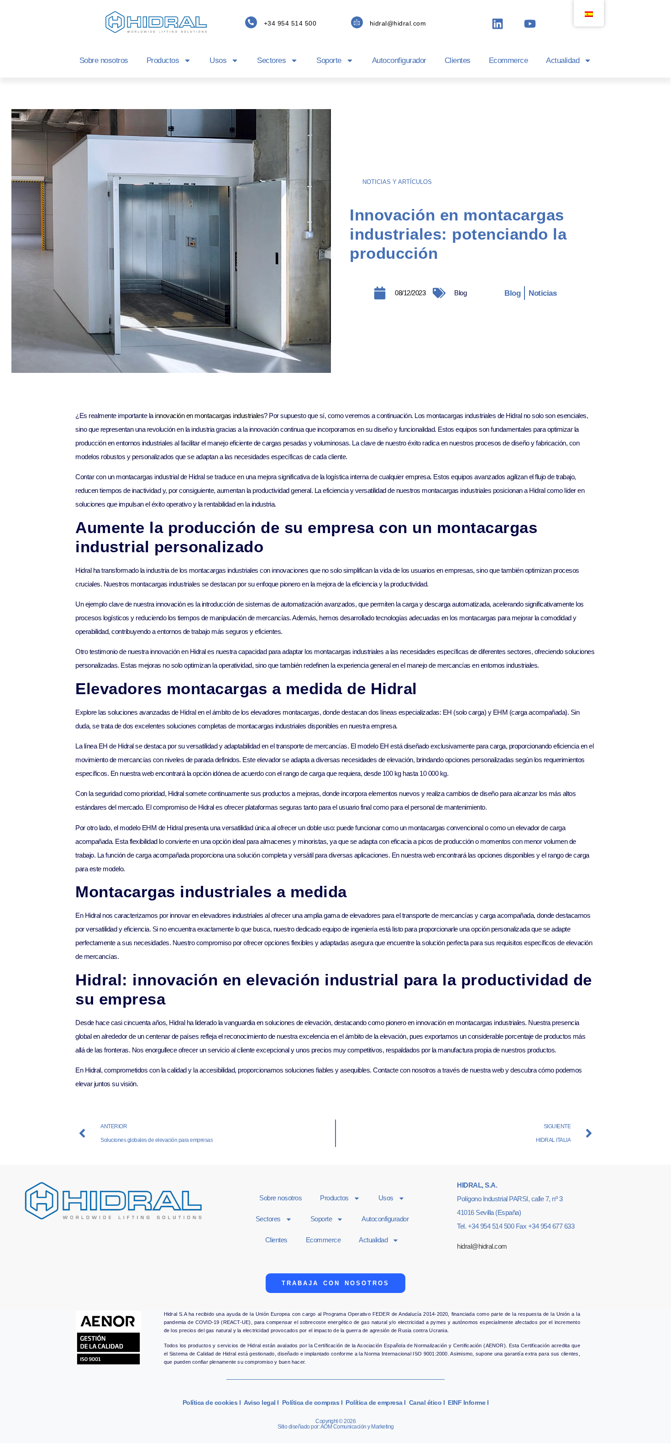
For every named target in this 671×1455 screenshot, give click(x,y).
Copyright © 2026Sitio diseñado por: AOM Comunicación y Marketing (336, 1424)
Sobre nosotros (103, 60)
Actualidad (562, 60)
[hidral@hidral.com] (357, 22)
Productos (163, 60)
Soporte (328, 60)
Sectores (271, 60)
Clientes (458, 60)
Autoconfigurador (399, 60)
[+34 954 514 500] (251, 22)
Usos (218, 60)
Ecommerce (508, 60)
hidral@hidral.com (398, 23)
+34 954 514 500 (290, 23)
